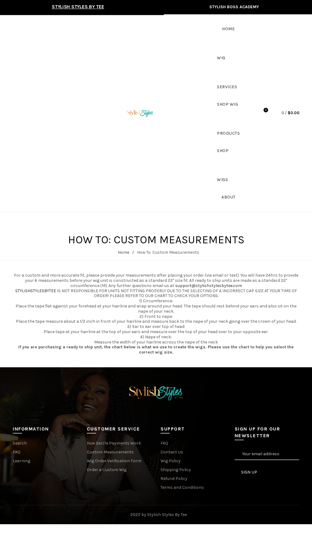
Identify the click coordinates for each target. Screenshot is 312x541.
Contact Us (172, 452)
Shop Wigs (223, 156)
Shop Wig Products (228, 110)
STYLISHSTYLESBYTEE (36, 290)
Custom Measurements (110, 452)
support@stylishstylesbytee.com (208, 285)
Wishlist (266, 110)
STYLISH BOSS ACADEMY (234, 6)
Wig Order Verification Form (114, 460)
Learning (21, 460)
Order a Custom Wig (106, 469)
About (229, 197)
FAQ (16, 452)
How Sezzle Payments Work (114, 443)
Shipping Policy (176, 469)
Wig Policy (171, 460)
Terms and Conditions (182, 487)
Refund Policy (174, 478)
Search (20, 443)
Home (228, 28)
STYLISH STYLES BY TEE (78, 7)
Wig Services (227, 63)
